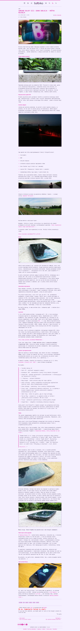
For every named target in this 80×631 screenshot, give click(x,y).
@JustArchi (23, 446)
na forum (38, 593)
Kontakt (43, 629)
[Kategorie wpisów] (28, 3)
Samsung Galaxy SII (25, 535)
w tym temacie (53, 592)
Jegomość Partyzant (28, 195)
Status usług (49, 629)
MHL (39, 320)
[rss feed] (56, 3)
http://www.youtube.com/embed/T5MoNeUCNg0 (30, 339)
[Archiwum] (24, 3)
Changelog (39, 629)
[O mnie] (31, 3)
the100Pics (55, 629)
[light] (53, 3)
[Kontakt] (46, 3)
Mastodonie (45, 607)
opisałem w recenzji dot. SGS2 (27, 362)
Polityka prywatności (32, 629)
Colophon (24, 629)
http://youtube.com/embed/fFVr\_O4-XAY (29, 234)
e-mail (31, 607)
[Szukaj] (49, 3)
